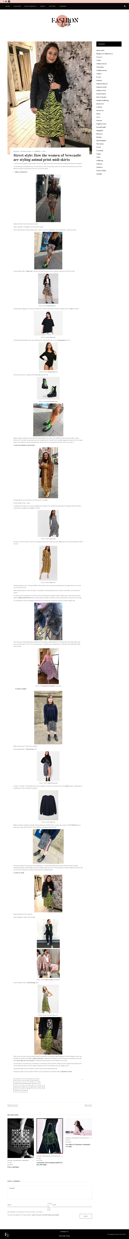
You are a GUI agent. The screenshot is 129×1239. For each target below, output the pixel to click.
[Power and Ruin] (20, 1138)
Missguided (61, 340)
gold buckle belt (38, 1058)
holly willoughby (24, 1080)
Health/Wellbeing (102, 100)
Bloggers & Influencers (104, 54)
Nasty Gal (29, 271)
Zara (71, 309)
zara (25, 1090)
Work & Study (101, 171)
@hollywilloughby (49, 686)
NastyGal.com (51, 306)
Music (98, 114)
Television (100, 144)
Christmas (100, 67)
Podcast (99, 120)
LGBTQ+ (99, 107)
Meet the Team (64, 1236)
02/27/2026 (39, 1160)
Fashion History (102, 84)
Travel (98, 147)
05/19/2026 (10, 1164)
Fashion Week (101, 90)
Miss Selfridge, (31, 982)
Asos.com (53, 539)
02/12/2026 (68, 1142)
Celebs (98, 60)
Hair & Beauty (101, 97)
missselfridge (18, 1083)
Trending (99, 151)
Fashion (9, 1160)
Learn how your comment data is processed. (45, 1215)
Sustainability (101, 140)
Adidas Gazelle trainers (25, 597)
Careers (99, 57)
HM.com (52, 822)
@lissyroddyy (49, 979)
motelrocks (28, 1083)
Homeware (100, 104)
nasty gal (36, 1083)
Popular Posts (101, 124)
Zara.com (52, 337)
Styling (9, 1162)
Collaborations (101, 70)
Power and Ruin (13, 1167)
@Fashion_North (67, 1071)
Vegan (98, 154)
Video (98, 157)
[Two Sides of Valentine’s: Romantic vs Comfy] (79, 1126)
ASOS (15, 1080)
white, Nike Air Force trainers (25, 1060)
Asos (32, 508)
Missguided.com (52, 372)
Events (98, 77)
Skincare (99, 134)
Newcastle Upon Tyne (37, 1087)
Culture (99, 74)
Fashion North (17, 1160)
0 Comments (37, 151)
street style (18, 1090)
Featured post (55, 1156)
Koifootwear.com (52, 401)
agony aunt (100, 50)
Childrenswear (101, 64)
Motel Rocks (30, 749)
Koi (39, 375)
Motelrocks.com (52, 783)
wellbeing (99, 161)
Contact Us (64, 1231)
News (98, 117)
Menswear (25, 1160)
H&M (66, 786)
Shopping (99, 130)
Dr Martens (73, 825)
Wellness (99, 167)
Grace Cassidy (27, 151)
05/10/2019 (16, 151)
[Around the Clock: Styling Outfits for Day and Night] (50, 1136)
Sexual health (101, 127)
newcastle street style (21, 1087)
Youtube (99, 174)
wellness (99, 164)
